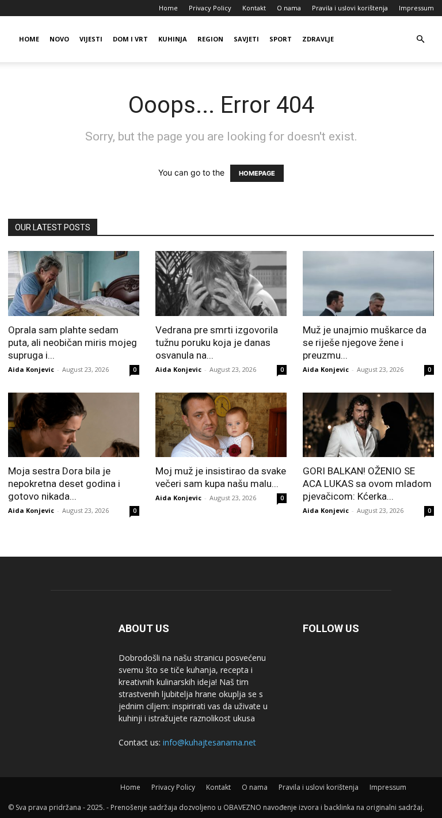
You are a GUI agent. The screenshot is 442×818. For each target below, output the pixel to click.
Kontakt (254, 7)
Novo (59, 39)
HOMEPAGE (257, 173)
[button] (420, 39)
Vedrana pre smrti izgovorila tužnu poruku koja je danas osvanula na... (216, 342)
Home (168, 7)
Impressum (416, 7)
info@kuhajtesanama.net (209, 742)
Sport (280, 39)
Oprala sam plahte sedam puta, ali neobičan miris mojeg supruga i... (72, 342)
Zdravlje (318, 39)
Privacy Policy (210, 7)
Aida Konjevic (31, 369)
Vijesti (90, 39)
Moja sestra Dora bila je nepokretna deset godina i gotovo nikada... (64, 483)
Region (210, 39)
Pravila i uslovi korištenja (350, 7)
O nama (289, 7)
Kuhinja (172, 39)
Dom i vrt (130, 39)
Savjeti (246, 39)
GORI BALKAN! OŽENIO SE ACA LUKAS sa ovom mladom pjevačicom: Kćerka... (367, 483)
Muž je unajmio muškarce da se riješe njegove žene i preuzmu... (364, 342)
